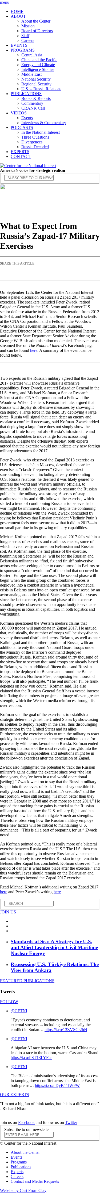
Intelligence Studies (37, 69)
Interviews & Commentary (43, 122)
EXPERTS (20, 151)
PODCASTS (22, 127)
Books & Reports (36, 98)
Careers (27, 40)
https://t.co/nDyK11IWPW (57, 1085)
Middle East (31, 74)
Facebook (26, 1122)
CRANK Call (33, 108)
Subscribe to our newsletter (27, 1129)
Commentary (32, 103)
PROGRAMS (23, 50)
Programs (19, 1162)
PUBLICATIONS (26, 93)
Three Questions (35, 137)
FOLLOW (9, 1001)
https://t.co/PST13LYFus (31, 1057)
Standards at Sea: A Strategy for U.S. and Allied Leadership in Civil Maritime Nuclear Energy (54, 947)
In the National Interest (40, 132)
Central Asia (31, 55)
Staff (25, 35)
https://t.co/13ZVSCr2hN (66, 1029)
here (33, 350)
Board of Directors (37, 30)
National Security (36, 79)
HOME (17, 11)
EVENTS (19, 45)
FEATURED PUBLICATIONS (27, 980)
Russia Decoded (35, 146)
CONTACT (21, 156)
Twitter (71, 1122)
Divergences (31, 142)
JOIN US (8, 912)
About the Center (35, 21)
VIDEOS (19, 113)
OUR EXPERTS (14, 1094)
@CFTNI (19, 1010)
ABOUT (18, 16)
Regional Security (36, 84)
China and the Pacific (39, 59)
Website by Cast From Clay (23, 1190)
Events (27, 117)
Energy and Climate (38, 64)
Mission (28, 26)
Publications (21, 1167)
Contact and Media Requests (35, 1181)
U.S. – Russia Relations (41, 88)
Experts (17, 1171)
